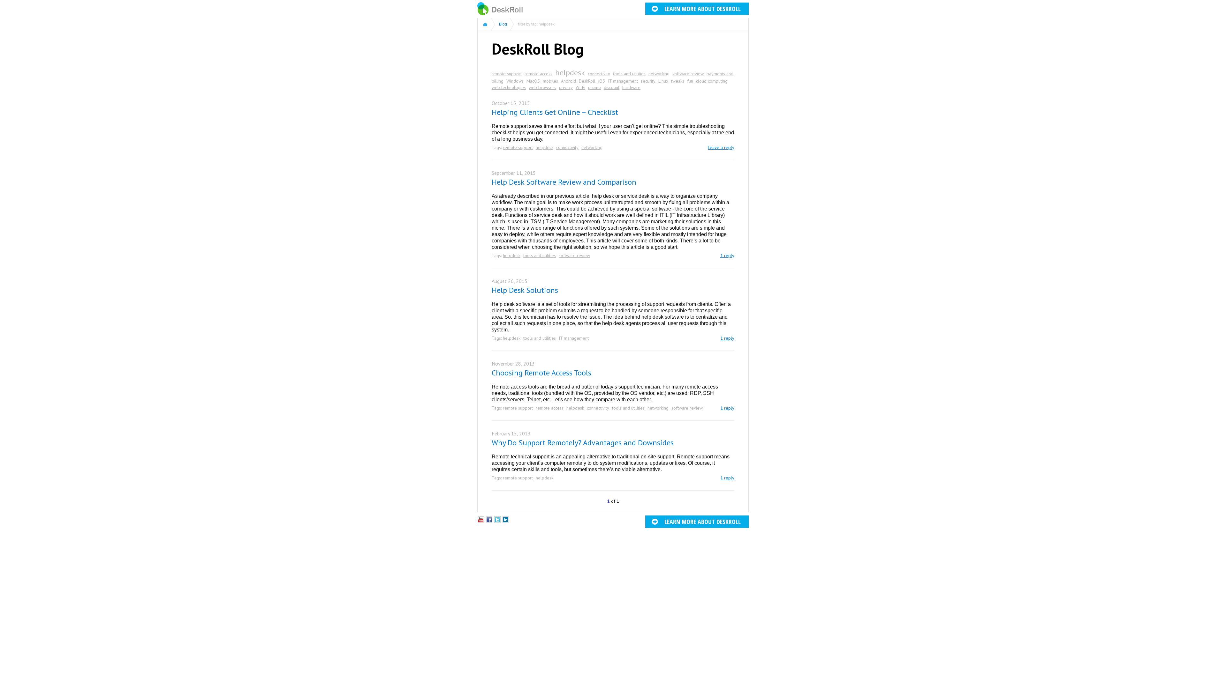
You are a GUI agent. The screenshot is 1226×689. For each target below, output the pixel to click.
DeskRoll (587, 81)
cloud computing (712, 81)
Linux (663, 81)
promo (594, 87)
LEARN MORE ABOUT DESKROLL (702, 8)
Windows (515, 81)
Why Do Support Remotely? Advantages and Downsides (583, 443)
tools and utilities (629, 74)
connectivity (599, 74)
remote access (538, 74)
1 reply (727, 255)
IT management (623, 81)
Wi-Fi (580, 87)
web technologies (509, 87)
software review (688, 74)
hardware (631, 87)
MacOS (533, 81)
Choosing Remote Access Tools (541, 373)
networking (659, 74)
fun (690, 81)
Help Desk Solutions (525, 290)
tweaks (677, 81)
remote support (507, 74)
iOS (601, 81)
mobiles (550, 81)
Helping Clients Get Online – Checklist (555, 112)
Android (568, 81)
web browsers (542, 87)
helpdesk (570, 73)
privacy (566, 87)
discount (611, 87)
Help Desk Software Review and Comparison (564, 182)
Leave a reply (721, 147)
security (648, 81)
